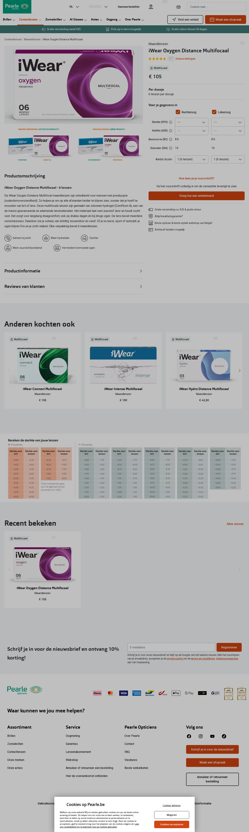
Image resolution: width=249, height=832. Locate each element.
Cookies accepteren (171, 824)
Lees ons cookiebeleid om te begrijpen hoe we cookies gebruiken (99, 825)
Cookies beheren (172, 805)
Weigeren (172, 815)
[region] (124, 814)
